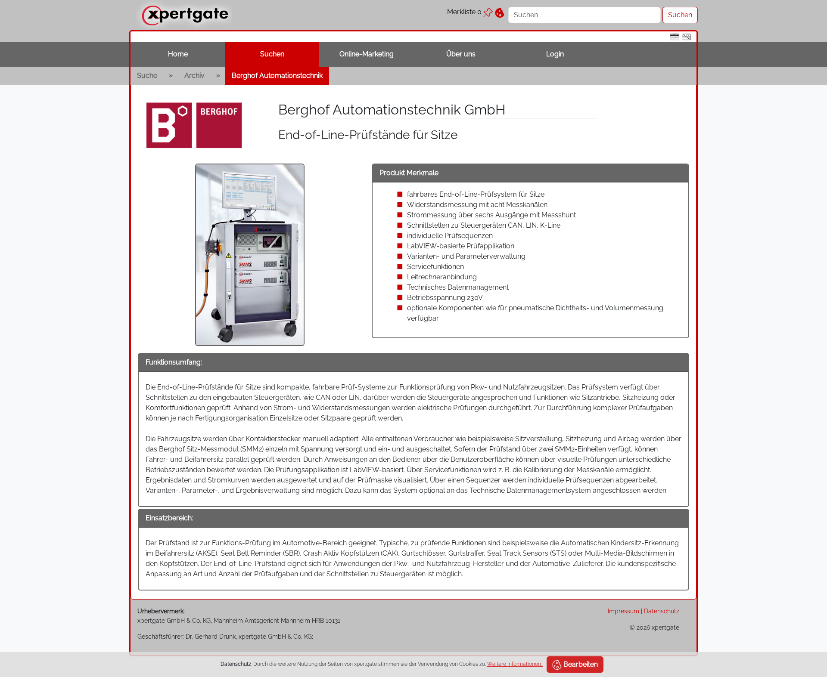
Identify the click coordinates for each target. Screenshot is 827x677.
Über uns (461, 54)
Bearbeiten (580, 664)
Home (178, 54)
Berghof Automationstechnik (277, 75)
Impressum (623, 611)
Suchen (272, 54)
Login (555, 54)
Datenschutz (661, 611)
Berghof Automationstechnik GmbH (392, 109)
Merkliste (464, 12)
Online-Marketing (366, 54)
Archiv (194, 75)
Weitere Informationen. (515, 664)
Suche (147, 75)
